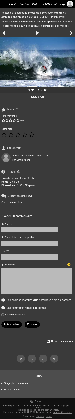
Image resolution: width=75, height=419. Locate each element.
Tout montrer (58, 16)
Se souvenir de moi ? (16, 314)
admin (49, 416)
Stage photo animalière (16, 383)
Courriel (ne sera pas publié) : (20, 237)
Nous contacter (12, 389)
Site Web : (7, 251)
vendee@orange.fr (62, 412)
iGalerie (40, 416)
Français (36, 401)
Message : (10, 264)
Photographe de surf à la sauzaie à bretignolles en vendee (35, 25)
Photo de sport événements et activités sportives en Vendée (35, 21)
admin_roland (23, 159)
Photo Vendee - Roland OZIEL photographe (40, 4)
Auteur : (9, 224)
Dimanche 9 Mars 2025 (35, 155)
